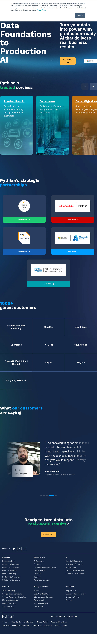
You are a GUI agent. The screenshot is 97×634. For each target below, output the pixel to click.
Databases (47, 101)
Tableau (37, 577)
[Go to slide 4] (51, 495)
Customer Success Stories (76, 594)
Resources (70, 587)
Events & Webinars (73, 597)
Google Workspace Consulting (14, 597)
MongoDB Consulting (10, 567)
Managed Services (41, 587)
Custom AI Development (75, 574)
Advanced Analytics (41, 580)
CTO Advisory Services (75, 570)
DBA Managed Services (43, 597)
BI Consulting (39, 561)
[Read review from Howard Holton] (48, 458)
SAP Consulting (8, 606)
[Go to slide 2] (44, 495)
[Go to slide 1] (41, 495)
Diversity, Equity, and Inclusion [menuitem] (23, 622)
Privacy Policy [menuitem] (42, 622)
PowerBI (37, 574)
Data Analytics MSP (41, 594)
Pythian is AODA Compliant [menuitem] (42, 625)
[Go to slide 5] (56, 495)
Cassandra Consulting (10, 564)
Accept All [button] (80, 15)
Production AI (14, 101)
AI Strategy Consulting (74, 564)
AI (66, 557)
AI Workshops (71, 567)
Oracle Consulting (9, 574)
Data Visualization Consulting (45, 567)
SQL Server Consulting (11, 580)
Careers (69, 600)
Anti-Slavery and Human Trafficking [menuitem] (15, 625)
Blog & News (71, 591)
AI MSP (37, 591)
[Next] (93, 86)
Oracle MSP (38, 606)
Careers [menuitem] (5, 622)
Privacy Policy (41, 10)
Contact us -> (48, 535)
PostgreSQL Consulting (11, 577)
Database (6, 557)
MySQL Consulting (9, 570)
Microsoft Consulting (10, 600)
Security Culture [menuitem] (61, 625)
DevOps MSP (39, 600)
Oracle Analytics (40, 570)
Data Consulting (8, 561)
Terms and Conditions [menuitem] (59, 622)
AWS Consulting (8, 591)
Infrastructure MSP (41, 603)
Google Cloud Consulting (12, 594)
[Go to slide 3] (47, 495)
